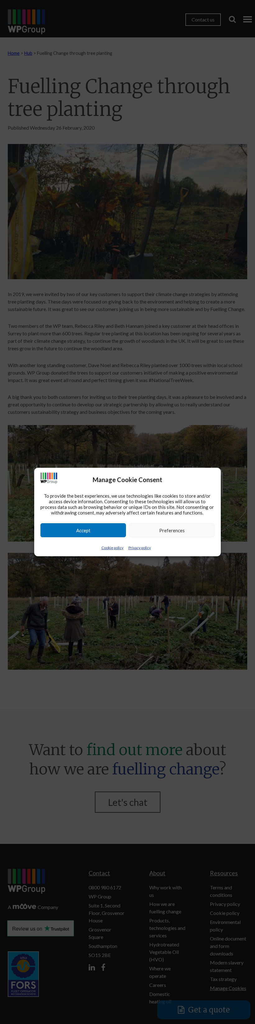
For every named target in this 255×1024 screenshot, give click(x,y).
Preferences (172, 530)
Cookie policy (112, 547)
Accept (83, 530)
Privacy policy (139, 547)
